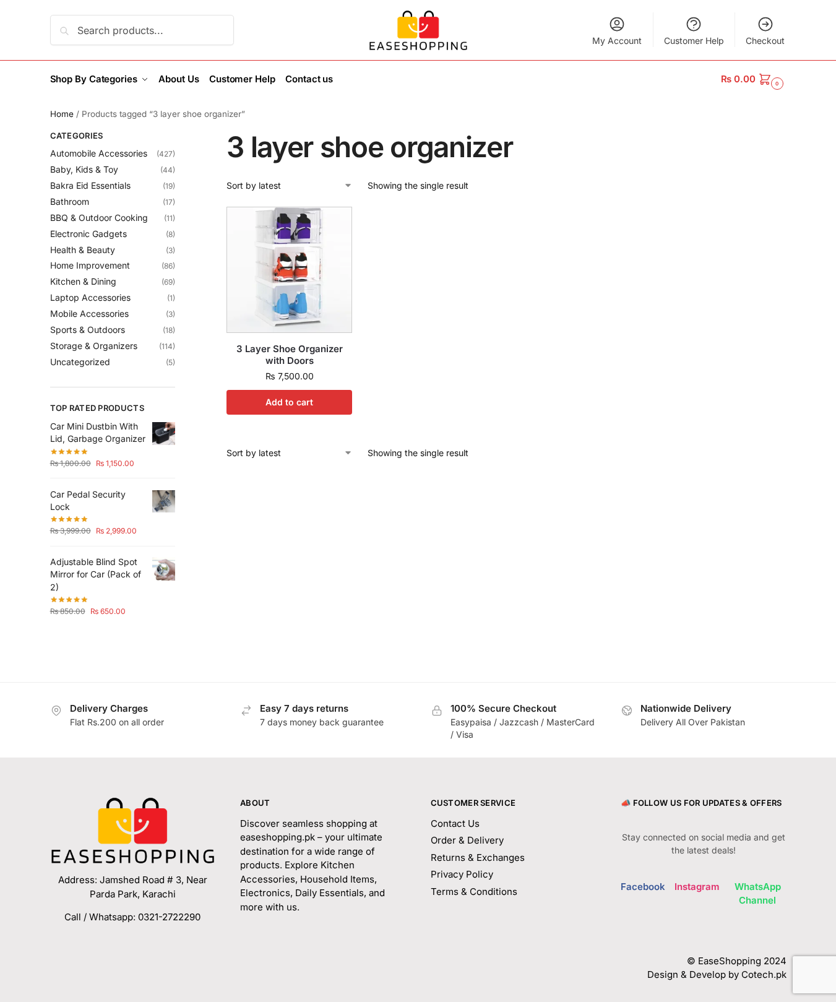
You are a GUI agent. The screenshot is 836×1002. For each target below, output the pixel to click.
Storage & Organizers (93, 345)
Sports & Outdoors (87, 329)
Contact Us (455, 823)
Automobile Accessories (98, 153)
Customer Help (694, 40)
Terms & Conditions (474, 891)
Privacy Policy (462, 874)
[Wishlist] (333, 225)
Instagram (697, 886)
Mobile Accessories (89, 313)
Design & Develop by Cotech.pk (716, 974)
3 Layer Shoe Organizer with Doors (289, 355)
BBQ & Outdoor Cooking (99, 217)
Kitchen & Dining (83, 281)
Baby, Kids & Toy (84, 169)
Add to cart (289, 402)
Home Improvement (90, 265)
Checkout (765, 40)
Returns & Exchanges (478, 857)
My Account (617, 40)
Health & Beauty (82, 249)
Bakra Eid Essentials (90, 185)
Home (62, 114)
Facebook (643, 886)
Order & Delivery (467, 840)
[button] (753, 79)
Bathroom (69, 201)
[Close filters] (179, 137)
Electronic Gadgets (88, 233)
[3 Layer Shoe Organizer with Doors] (289, 269)
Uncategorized (80, 361)
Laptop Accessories (90, 297)
